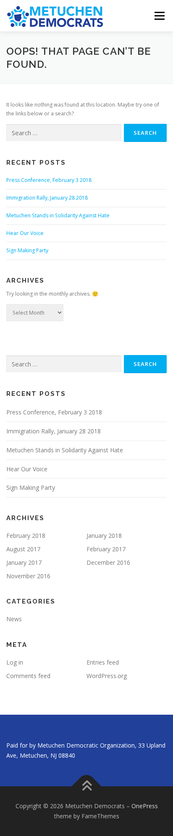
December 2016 (108, 562)
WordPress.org (106, 676)
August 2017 (23, 549)
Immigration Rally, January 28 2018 (47, 197)
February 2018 (25, 536)
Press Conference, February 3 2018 (49, 180)
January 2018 (104, 536)
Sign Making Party (27, 250)
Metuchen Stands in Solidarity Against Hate (58, 215)
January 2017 (24, 562)
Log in (14, 662)
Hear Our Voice (25, 233)
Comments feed (28, 676)
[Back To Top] (87, 786)
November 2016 (28, 576)
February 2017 (106, 549)
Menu (159, 15)
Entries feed (102, 662)
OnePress (144, 806)
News (14, 619)
